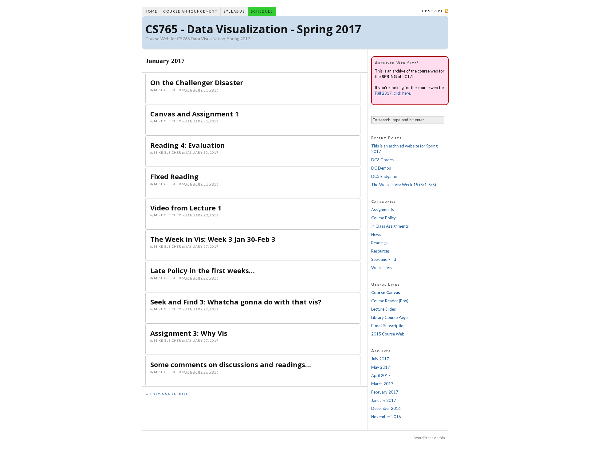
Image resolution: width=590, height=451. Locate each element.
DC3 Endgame (384, 176)
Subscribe (431, 11)
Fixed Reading (174, 176)
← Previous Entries (166, 393)
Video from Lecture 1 (186, 207)
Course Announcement (190, 11)
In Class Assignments (390, 226)
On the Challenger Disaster (196, 82)
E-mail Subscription (388, 325)
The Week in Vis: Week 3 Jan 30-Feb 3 (212, 239)
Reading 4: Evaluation (187, 145)
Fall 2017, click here (392, 93)
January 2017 (383, 400)
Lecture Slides (383, 309)
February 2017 (384, 392)
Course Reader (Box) (389, 300)
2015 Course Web (387, 333)
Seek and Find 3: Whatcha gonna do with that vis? (235, 301)
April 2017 (381, 375)
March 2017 (382, 383)
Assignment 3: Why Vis (188, 333)
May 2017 (380, 367)
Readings (379, 242)
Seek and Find (383, 259)
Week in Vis (381, 267)
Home (151, 11)
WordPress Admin (429, 437)
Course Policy (383, 217)
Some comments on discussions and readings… (230, 364)
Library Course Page (389, 317)
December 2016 (386, 408)
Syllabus (234, 11)
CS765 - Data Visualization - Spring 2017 (253, 29)
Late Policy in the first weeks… (202, 270)
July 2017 (380, 358)
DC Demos (381, 168)
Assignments (382, 209)
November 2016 (386, 416)
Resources (380, 251)
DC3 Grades (382, 159)
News (376, 234)
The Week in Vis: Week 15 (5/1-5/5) (403, 184)
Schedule (262, 11)
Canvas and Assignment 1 (194, 113)
